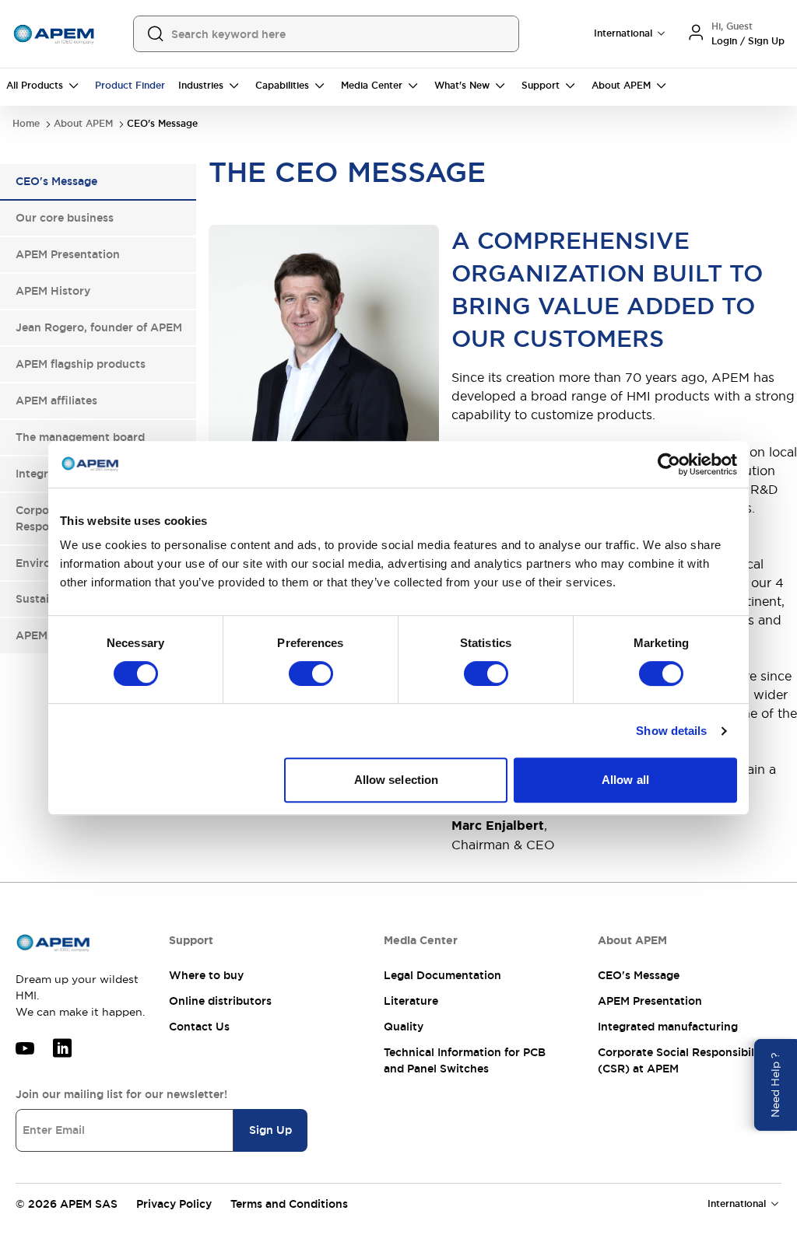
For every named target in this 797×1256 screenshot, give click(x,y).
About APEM (83, 124)
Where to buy (206, 975)
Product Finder (130, 85)
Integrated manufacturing (668, 1027)
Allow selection (396, 779)
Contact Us (199, 1027)
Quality (403, 1027)
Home (26, 124)
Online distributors (220, 1001)
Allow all (625, 779)
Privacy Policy (174, 1204)
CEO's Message (638, 975)
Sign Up (270, 1130)
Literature (411, 1001)
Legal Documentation (442, 975)
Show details (671, 730)
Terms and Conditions (289, 1204)
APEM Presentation (650, 1001)
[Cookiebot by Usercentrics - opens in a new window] (669, 464)
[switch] (311, 673)
